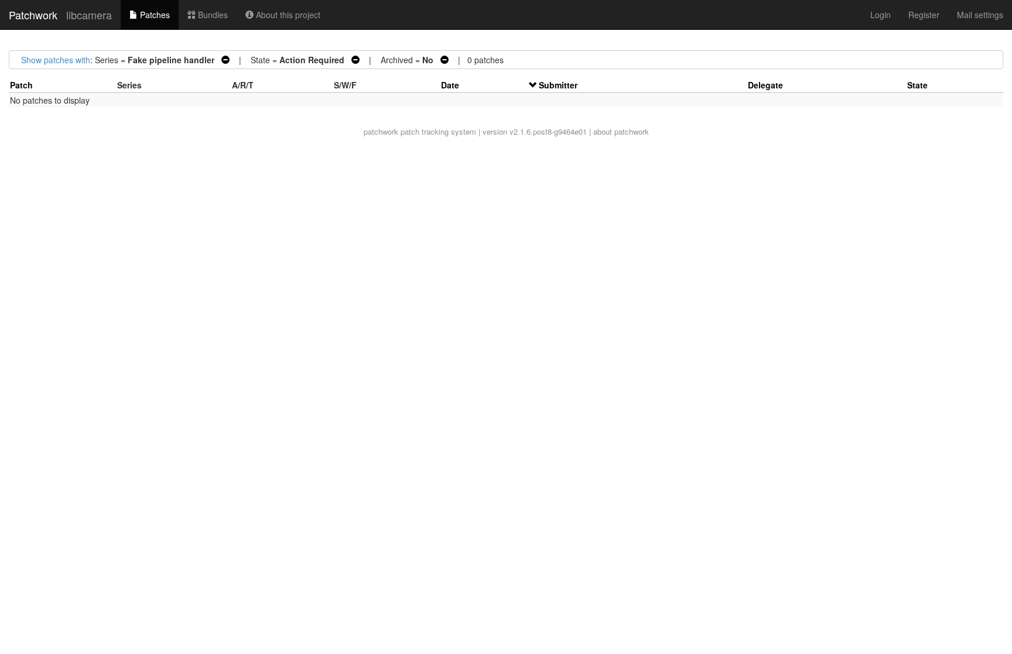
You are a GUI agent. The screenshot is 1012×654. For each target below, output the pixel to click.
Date (450, 85)
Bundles (212, 14)
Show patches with (55, 60)
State (917, 85)
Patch (21, 85)
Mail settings (980, 14)
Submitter (558, 85)
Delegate (765, 85)
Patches (154, 14)
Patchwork (33, 14)
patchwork (381, 131)
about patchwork (621, 131)
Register (923, 14)
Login (880, 14)
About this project (287, 14)
